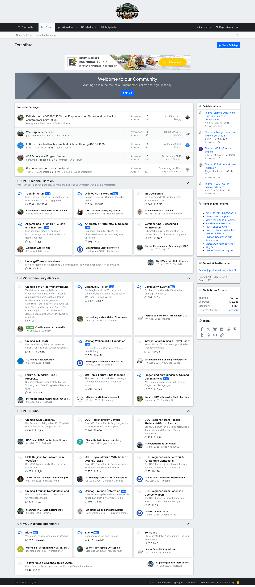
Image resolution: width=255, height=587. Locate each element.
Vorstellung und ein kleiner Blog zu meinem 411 (111, 317)
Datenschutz (191, 582)
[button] (36, 27)
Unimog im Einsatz (36, 341)
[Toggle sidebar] (238, 35)
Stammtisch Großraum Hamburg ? (44, 509)
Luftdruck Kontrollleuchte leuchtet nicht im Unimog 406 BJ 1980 (65, 144)
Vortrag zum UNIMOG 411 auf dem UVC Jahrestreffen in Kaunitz (179, 315)
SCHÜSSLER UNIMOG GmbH (222, 213)
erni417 (47, 512)
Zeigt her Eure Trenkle (38, 247)
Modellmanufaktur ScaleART (222, 219)
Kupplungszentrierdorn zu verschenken (177, 562)
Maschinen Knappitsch (218, 216)
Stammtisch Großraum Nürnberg (103, 440)
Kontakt (151, 582)
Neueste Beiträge (28, 107)
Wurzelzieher (55, 550)
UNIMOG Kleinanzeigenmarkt (38, 524)
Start (227, 582)
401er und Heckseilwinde (40, 359)
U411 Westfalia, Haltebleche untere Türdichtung (182, 261)
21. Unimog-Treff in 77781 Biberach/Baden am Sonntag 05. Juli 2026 (122, 477)
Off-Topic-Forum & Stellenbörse (105, 375)
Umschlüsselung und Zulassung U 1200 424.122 (171, 246)
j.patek (46, 362)
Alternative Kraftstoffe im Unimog (106, 224)
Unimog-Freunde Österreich (77, 171)
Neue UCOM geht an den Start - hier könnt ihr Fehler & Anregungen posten (185, 397)
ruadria (166, 480)
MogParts (211, 247)
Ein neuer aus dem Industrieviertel (47, 168)
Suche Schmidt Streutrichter (160, 549)
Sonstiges (150, 532)
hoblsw (48, 251)
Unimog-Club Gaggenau (40, 419)
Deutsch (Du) (29, 582)
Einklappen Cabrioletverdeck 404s (104, 361)
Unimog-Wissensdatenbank (42, 261)
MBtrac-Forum (153, 193)
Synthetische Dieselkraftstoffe (102, 247)
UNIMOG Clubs (28, 411)
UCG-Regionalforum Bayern (102, 419)
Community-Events (156, 286)
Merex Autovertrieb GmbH (220, 243)
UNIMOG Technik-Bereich (35, 181)
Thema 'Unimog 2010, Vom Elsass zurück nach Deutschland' (220, 116)
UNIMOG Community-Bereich (38, 278)
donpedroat (218, 270)
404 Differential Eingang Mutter (45, 156)
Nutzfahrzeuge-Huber (218, 223)
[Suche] (237, 27)
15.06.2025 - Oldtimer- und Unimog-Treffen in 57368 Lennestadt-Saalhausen (68, 477)
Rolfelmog (107, 400)
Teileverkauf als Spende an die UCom (49, 562)
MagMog (107, 364)
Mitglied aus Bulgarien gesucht (102, 397)
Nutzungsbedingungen (170, 582)
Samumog (31, 159)
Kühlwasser (113, 251)
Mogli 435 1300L (170, 446)
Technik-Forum (62, 123)
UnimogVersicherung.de (219, 250)
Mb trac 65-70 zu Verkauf (159, 210)
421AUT (30, 171)
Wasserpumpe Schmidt (40, 132)
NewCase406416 (171, 362)
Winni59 (46, 330)
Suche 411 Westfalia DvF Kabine (103, 547)
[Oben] (233, 582)
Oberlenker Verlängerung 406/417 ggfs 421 (49, 547)
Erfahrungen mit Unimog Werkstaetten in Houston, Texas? (176, 359)
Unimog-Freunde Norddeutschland (47, 491)
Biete (28, 532)
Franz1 (29, 147)
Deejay (29, 123)
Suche (89, 532)
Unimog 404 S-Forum (70, 159)
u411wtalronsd (51, 480)
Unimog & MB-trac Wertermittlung (46, 286)
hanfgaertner (115, 550)
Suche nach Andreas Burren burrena (165, 477)
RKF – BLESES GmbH (217, 226)
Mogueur (233, 309)
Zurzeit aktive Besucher (217, 263)
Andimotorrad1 (169, 514)
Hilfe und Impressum (212, 582)
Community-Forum (96, 286)
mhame (177, 135)
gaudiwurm (109, 443)
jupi (28, 135)
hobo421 (231, 270)
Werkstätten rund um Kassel (160, 443)
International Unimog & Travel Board (167, 341)
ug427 (165, 249)
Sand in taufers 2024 (156, 511)
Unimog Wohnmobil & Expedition (105, 341)
